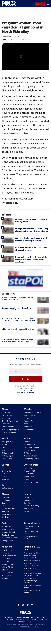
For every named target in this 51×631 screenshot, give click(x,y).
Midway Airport (8, 456)
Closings (27, 418)
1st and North (7, 526)
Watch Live (40, 4)
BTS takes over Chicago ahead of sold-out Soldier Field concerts (17, 298)
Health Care (28, 508)
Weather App (29, 424)
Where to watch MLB (32, 561)
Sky (3, 485)
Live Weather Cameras (32, 412)
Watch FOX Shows (31, 482)
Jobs (3, 506)
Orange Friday (7, 540)
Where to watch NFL (31, 553)
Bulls (4, 474)
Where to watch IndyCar (30, 569)
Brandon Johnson (30, 456)
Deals (4, 503)
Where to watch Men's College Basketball (32, 574)
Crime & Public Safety (10, 421)
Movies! (27, 479)
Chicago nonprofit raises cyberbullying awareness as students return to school (16, 309)
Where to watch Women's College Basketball (30, 580)
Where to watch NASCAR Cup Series (31, 564)
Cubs (4, 476)
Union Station (7, 459)
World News (6, 418)
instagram (23, 605)
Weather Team (29, 421)
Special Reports (8, 426)
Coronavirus (28, 500)
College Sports (7, 488)
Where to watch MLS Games (32, 591)
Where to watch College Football (30, 557)
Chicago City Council (31, 459)
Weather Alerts (29, 415)
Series (5, 523)
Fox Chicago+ (29, 474)
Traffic (5, 438)
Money (5, 494)
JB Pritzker (28, 453)
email (32, 605)
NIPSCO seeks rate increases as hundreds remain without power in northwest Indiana (18, 319)
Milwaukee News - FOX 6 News (32, 527)
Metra (4, 450)
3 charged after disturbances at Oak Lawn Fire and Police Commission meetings (31, 259)
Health (27, 494)
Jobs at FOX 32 (7, 567)
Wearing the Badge (9, 532)
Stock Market (7, 517)
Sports (5, 464)
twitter (28, 605)
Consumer (6, 500)
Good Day (6, 424)
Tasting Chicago (8, 535)
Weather (28, 409)
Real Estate (6, 511)
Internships (6, 570)
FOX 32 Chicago (7, 36)
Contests (5, 561)
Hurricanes (28, 426)
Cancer (26, 497)
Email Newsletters (9, 556)
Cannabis (27, 503)
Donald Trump (29, 450)
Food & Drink (29, 476)
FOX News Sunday (9, 432)
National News (7, 415)
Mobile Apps (6, 553)
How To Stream (8, 550)
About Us (7, 546)
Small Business (7, 514)
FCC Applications (8, 575)
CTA (3, 447)
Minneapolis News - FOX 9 (31, 537)
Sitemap (5, 578)
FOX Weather (29, 429)
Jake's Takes (28, 468)
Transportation (7, 442)
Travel (4, 444)
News (5, 409)
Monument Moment (10, 538)
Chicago (16, 36)
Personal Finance (8, 508)
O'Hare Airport (7, 453)
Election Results (30, 444)
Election (27, 442)
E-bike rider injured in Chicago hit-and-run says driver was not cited (18, 330)
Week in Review (8, 529)
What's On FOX (29, 471)
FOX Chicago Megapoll (10, 429)
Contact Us (6, 558)
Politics (27, 438)
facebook (19, 605)
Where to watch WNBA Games (32, 586)
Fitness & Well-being (31, 506)
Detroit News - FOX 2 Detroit (32, 532)
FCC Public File (7, 573)
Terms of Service (27, 392)
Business (5, 497)
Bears (4, 468)
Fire (3, 482)
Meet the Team (8, 564)
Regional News (31, 523)
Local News (6, 412)
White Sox (6, 479)
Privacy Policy (28, 390)
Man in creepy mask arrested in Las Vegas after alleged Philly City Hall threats (17, 340)
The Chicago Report (31, 447)
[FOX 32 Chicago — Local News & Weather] (9, 4)
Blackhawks (6, 471)
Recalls (26, 511)
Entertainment (31, 464)
